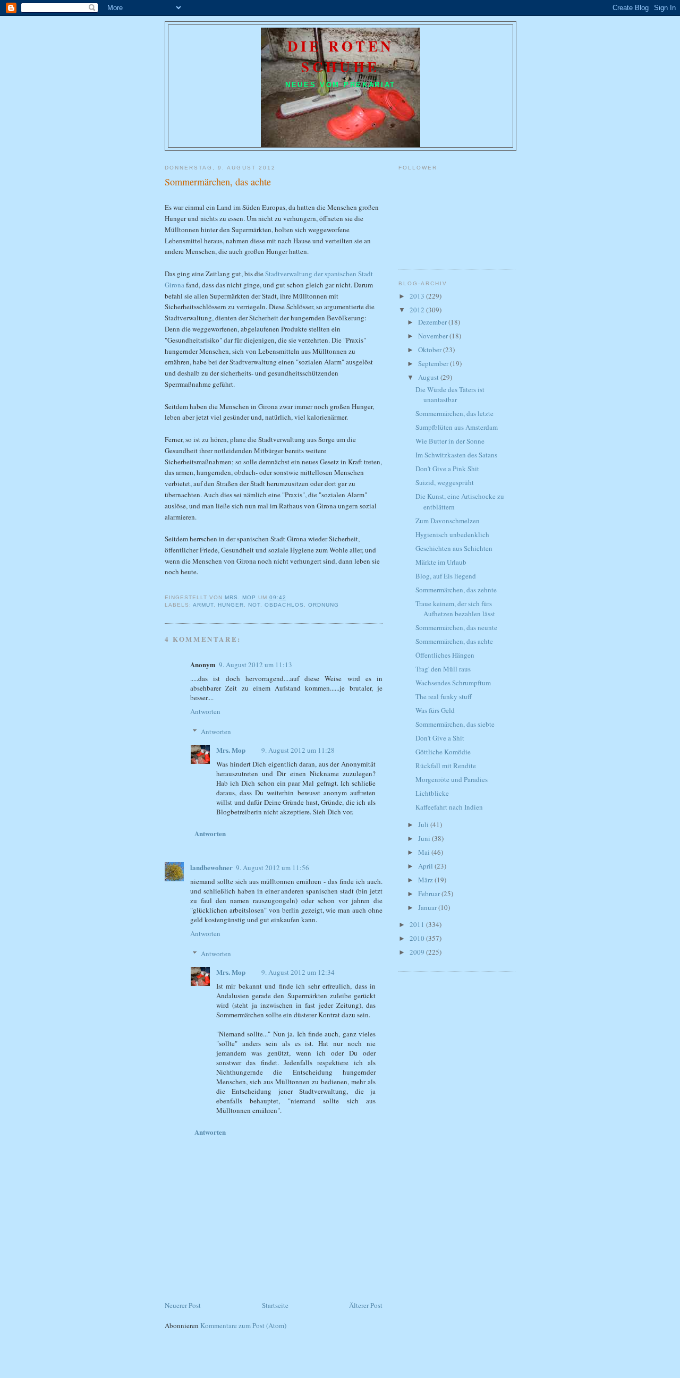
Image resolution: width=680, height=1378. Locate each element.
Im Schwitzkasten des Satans (456, 455)
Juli (424, 824)
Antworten (205, 711)
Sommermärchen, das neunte (456, 627)
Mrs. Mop (230, 750)
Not (254, 605)
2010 (418, 938)
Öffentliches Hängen (444, 655)
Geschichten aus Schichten (453, 548)
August (429, 377)
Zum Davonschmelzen (447, 520)
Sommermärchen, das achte (454, 641)
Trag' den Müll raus (443, 669)
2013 (418, 296)
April (426, 866)
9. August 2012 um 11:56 (272, 867)
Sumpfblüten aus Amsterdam (456, 427)
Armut (203, 605)
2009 (418, 952)
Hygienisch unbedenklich (452, 534)
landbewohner (211, 867)
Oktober (430, 349)
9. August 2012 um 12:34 (298, 972)
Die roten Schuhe (340, 56)
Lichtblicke (432, 793)
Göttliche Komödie (443, 751)
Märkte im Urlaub (440, 562)
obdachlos (284, 605)
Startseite (275, 1305)
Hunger (231, 605)
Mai (424, 852)
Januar (428, 907)
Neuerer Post (183, 1305)
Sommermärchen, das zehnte (456, 589)
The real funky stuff (443, 696)
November (433, 336)
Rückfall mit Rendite (445, 765)
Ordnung (323, 605)
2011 (418, 924)
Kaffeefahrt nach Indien (449, 807)
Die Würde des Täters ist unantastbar (449, 395)
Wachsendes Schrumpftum (453, 682)
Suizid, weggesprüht (444, 482)
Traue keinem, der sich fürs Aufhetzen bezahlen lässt (455, 609)
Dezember (433, 322)
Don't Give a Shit (439, 738)
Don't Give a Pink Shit (447, 468)
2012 (418, 309)
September (434, 363)
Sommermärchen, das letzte (454, 413)
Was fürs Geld (435, 710)
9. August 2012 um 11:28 (298, 750)
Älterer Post (365, 1305)
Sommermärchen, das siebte (455, 724)
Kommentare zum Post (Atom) (243, 1325)
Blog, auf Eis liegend (445, 576)
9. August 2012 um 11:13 (255, 664)
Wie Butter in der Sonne (449, 441)
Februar (429, 893)
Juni (425, 838)
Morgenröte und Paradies (451, 779)
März (426, 879)
